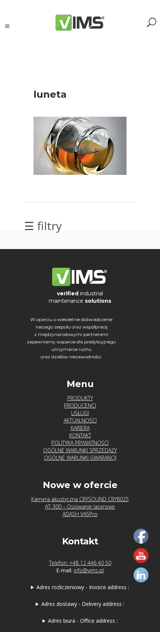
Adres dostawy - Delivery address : (82, 603)
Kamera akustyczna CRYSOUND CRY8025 (80, 499)
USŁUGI (80, 412)
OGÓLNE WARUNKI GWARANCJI (80, 457)
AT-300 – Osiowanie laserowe (80, 506)
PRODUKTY (80, 398)
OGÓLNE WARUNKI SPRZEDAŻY (80, 450)
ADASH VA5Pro (80, 514)
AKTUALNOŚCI (80, 420)
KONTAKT (80, 435)
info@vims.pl (89, 570)
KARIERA (80, 427)
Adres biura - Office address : (83, 620)
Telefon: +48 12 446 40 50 (80, 562)
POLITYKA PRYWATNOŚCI (80, 442)
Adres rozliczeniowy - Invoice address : (82, 587)
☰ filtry (43, 225)
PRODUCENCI (80, 405)
